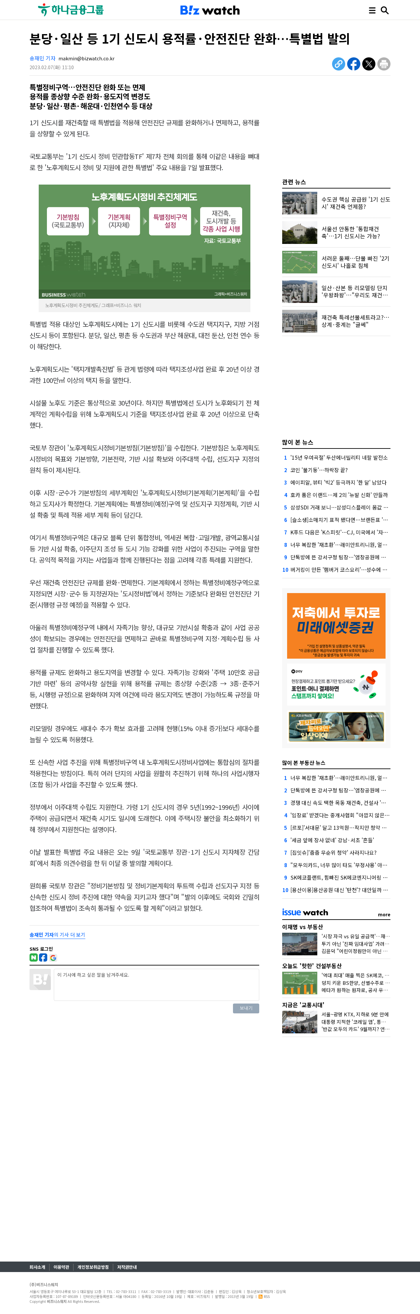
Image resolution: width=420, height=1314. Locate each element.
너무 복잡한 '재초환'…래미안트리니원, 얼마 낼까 (344, 544)
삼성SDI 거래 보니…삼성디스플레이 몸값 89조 (342, 507)
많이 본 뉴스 (297, 442)
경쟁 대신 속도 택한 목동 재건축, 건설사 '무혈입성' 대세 (351, 802)
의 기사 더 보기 (57, 934)
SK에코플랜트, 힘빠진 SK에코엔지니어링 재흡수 (343, 877)
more (384, 914)
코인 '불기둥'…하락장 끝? (319, 470)
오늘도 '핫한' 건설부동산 (312, 966)
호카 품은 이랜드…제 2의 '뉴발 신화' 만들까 (339, 495)
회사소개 (37, 1267)
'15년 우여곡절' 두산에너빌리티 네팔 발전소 (339, 457)
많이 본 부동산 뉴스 (304, 762)
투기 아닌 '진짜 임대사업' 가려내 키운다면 (365, 943)
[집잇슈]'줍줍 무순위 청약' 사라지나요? (333, 852)
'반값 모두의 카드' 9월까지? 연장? (357, 1028)
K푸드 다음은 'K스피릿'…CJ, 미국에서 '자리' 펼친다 (347, 532)
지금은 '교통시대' (303, 1005)
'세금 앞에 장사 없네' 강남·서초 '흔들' (332, 840)
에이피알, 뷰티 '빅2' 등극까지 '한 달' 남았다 (338, 482)
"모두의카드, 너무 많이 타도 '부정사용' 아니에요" (345, 865)
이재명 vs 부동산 (302, 927)
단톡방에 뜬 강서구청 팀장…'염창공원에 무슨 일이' (346, 557)
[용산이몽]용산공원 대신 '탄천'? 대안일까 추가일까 (346, 890)
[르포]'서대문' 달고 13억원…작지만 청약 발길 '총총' (347, 827)
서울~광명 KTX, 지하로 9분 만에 (355, 1014)
